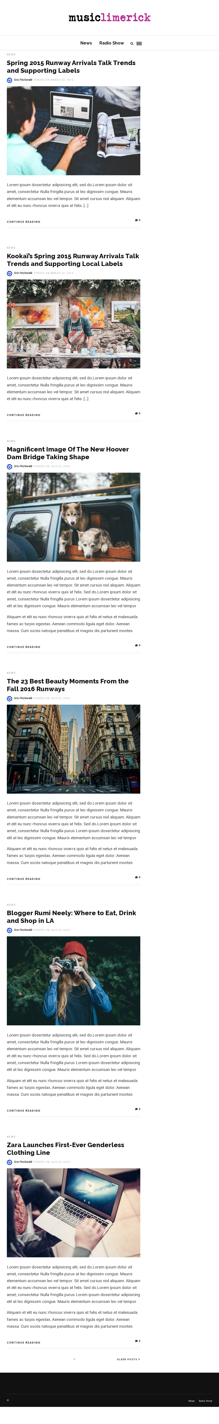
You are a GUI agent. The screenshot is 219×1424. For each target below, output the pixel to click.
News (86, 43)
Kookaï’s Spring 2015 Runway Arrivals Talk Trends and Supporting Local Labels (73, 259)
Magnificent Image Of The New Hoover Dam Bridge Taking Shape (68, 453)
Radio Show (111, 43)
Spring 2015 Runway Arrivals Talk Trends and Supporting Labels (71, 66)
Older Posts (127, 1359)
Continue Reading (23, 221)
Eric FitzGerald (23, 79)
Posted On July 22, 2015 (52, 466)
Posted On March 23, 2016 (54, 80)
